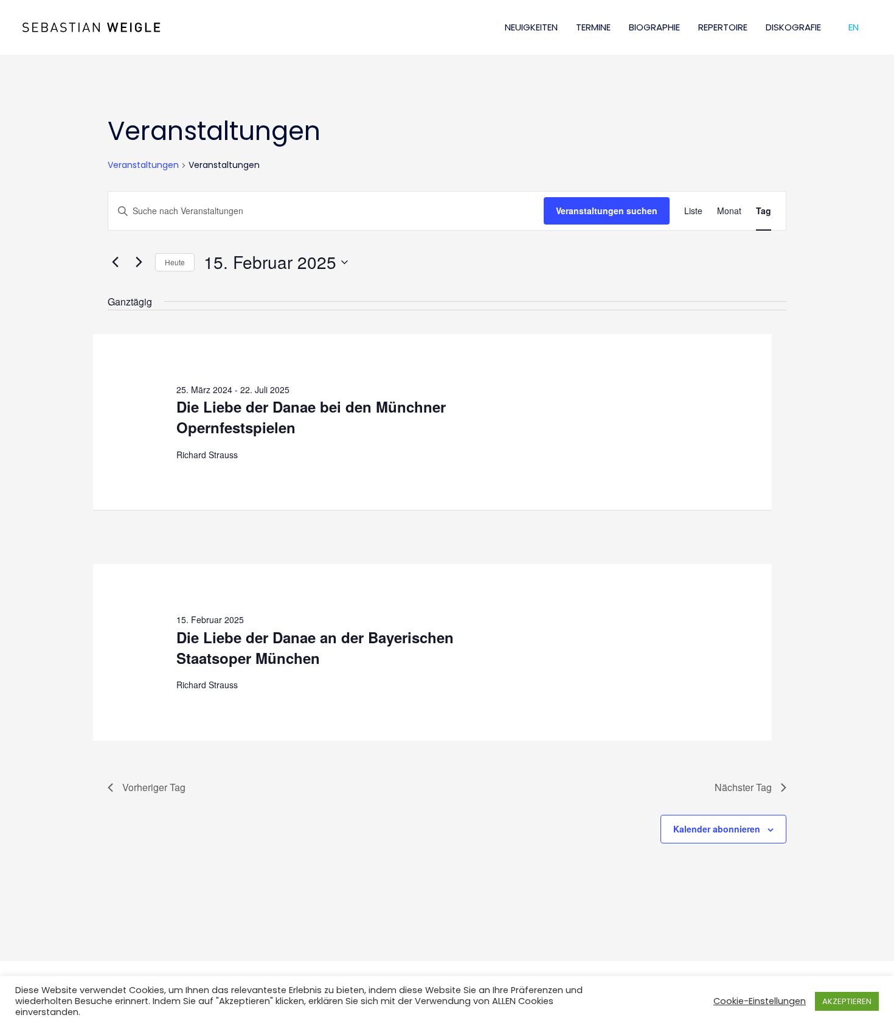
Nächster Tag (743, 787)
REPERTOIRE (722, 27)
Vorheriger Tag (153, 787)
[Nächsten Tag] (138, 262)
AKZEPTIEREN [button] (846, 1001)
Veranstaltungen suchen (606, 210)
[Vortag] (115, 262)
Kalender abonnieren (716, 829)
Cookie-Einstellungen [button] (759, 1001)
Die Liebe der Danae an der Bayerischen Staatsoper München (315, 647)
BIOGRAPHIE (654, 27)
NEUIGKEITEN (531, 27)
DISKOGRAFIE (793, 27)
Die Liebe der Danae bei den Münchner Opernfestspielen (311, 417)
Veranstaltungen (143, 165)
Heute (175, 262)
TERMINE (593, 27)
